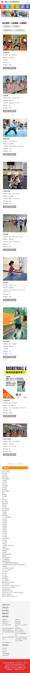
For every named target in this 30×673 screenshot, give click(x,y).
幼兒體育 (4, 526)
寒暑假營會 (5, 485)
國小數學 (4, 487)
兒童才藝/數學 (5, 478)
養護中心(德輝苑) (19, 630)
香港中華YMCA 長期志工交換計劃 (11, 585)
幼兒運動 (4, 522)
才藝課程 (4, 480)
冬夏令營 (4, 519)
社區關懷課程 (5, 538)
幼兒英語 (4, 473)
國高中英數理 (5, 491)
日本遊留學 (5, 577)
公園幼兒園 (5, 623)
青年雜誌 (17, 6)
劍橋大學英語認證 (7, 554)
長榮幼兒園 (17, 623)
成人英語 (4, 573)
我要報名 (13, 68)
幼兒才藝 (4, 484)
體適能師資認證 (6, 561)
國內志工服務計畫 (7, 594)
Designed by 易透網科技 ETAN (18, 667)
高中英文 (4, 506)
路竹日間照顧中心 (6, 642)
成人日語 (4, 575)
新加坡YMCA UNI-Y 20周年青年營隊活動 (12, 592)
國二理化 (4, 499)
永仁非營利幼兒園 (6, 624)
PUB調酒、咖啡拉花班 (8, 545)
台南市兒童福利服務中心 (8, 628)
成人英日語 (5, 571)
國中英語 (4, 505)
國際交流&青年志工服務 (8, 582)
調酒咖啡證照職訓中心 (7, 630)
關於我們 (2, 6)
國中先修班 (5, 477)
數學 (3, 492)
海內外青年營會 (6, 589)
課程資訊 (5, 608)
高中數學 (4, 496)
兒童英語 (4, 475)
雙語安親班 (5, 515)
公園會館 (16, 26)
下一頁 (20, 463)
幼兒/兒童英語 (5, 470)
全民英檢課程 (5, 508)
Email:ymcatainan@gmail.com (17, 664)
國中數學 (4, 494)
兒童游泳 (4, 529)
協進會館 (6, 26)
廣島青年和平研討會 (7, 591)
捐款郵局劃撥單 (6, 653)
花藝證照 (4, 566)
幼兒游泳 (4, 524)
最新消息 (7, 6)
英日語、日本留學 (7, 570)
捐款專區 (27, 6)
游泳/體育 (4, 520)
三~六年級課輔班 (6, 517)
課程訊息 (12, 6)
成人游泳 (4, 535)
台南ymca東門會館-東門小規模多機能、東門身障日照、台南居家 (21, 639)
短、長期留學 (5, 580)
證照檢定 (4, 550)
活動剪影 (22, 6)
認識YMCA (6, 605)
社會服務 (4, 540)
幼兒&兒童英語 (6, 471)
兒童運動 (4, 528)
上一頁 (10, 463)
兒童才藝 (4, 482)
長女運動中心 (19, 30)
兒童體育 (4, 531)
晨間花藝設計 (5, 549)
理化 (3, 498)
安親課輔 (4, 512)
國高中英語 (5, 503)
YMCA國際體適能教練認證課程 (10, 563)
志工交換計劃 (5, 584)
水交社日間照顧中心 (20, 631)
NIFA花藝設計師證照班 (8, 568)
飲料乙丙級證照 (6, 557)
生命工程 (4, 650)
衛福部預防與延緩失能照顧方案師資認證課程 (13, 564)
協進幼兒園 (17, 621)
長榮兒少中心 (8, 30)
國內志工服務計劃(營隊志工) (9, 596)
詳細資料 (6, 68)
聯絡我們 (5, 613)
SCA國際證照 (5, 559)
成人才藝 (4, 542)
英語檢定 (4, 552)
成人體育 (4, 536)
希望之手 (4, 651)
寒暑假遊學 (5, 578)
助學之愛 (4, 648)
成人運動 (4, 533)
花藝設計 (4, 547)
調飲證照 (4, 556)
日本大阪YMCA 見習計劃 (8, 587)
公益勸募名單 (5, 655)
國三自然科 (5, 501)
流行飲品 (4, 543)
